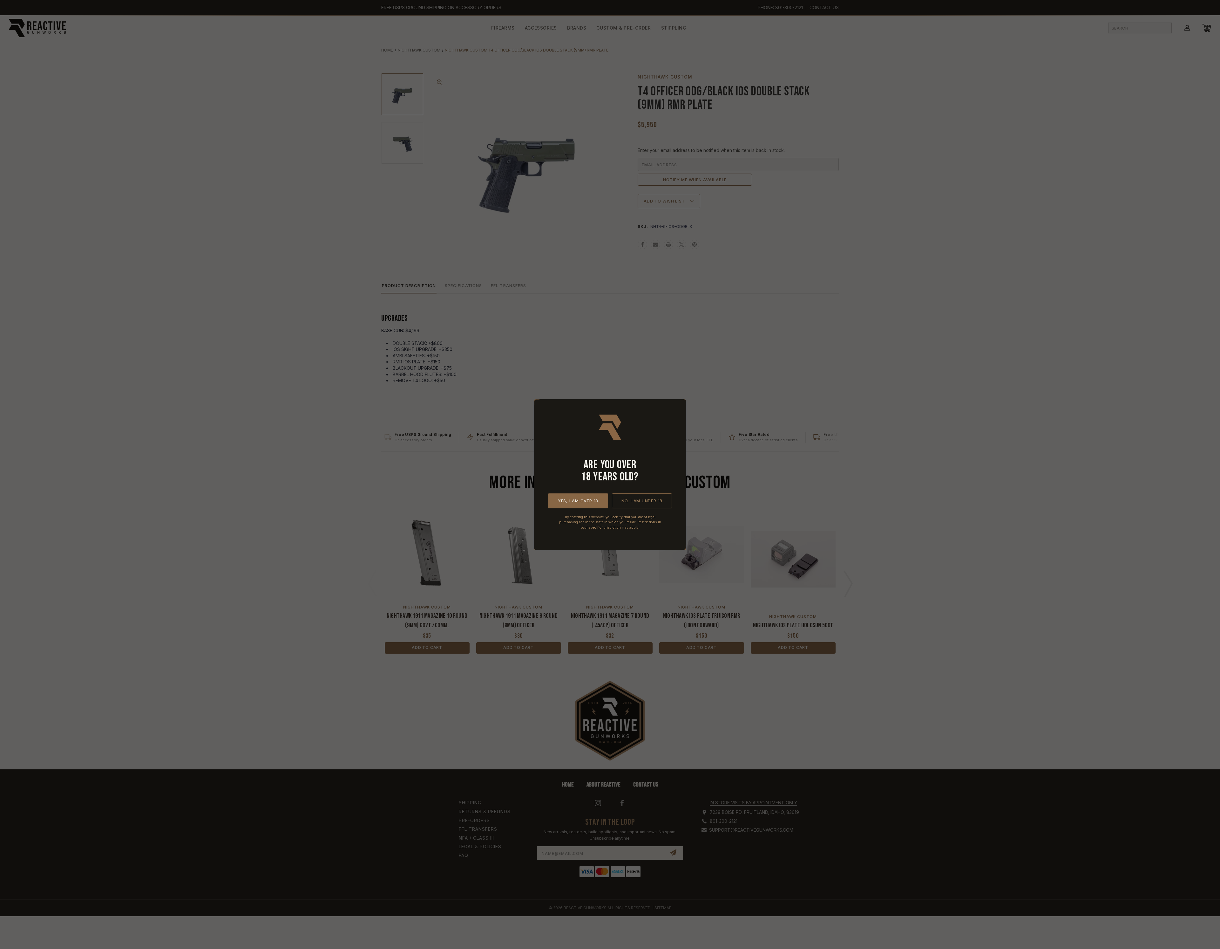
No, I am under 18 (641, 500)
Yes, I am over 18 (578, 500)
